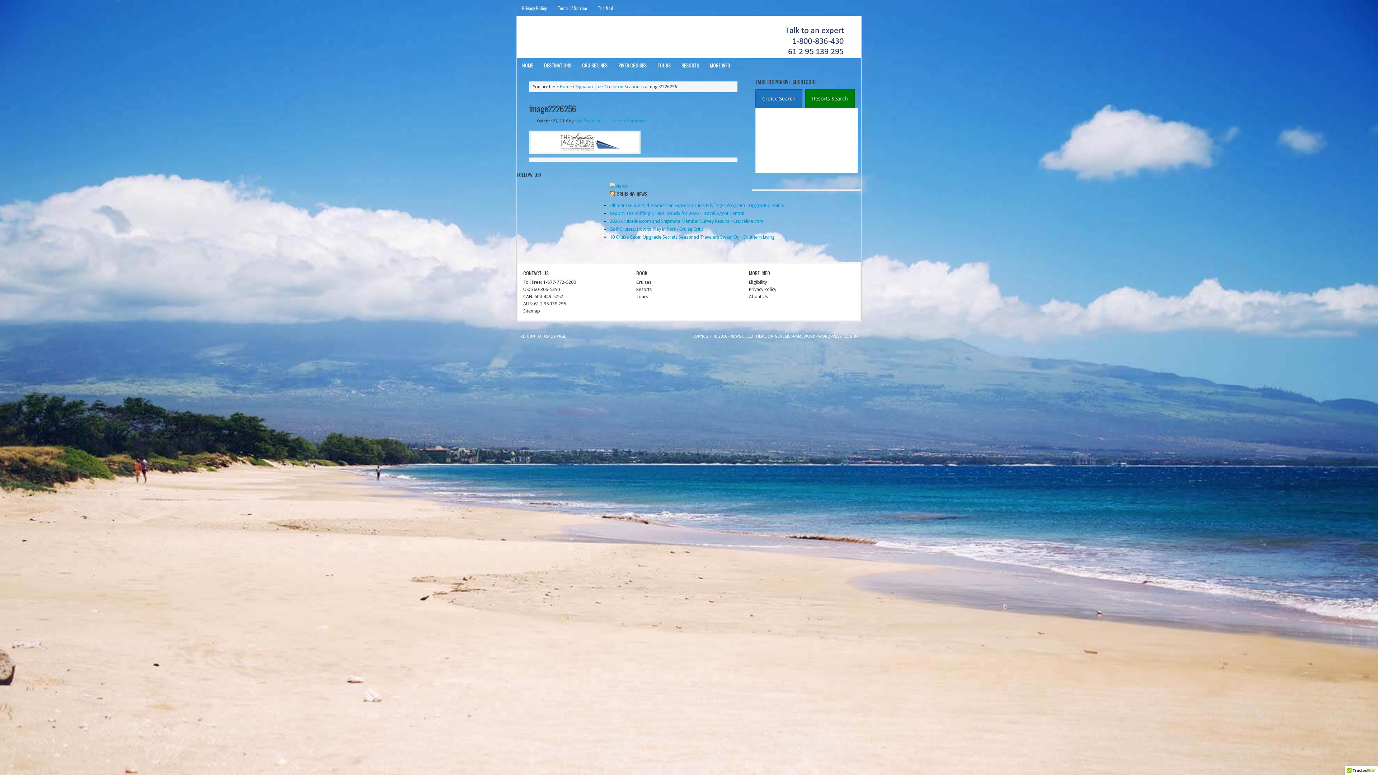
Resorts (690, 65)
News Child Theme (748, 336)
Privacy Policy (534, 8)
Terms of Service (572, 8)
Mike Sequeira (587, 121)
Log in (851, 336)
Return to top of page (543, 336)
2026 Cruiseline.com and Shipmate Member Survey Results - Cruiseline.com (686, 221)
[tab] (778, 98)
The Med (605, 8)
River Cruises (632, 65)
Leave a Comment (629, 121)
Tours (664, 65)
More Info (720, 65)
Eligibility (758, 282)
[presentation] (778, 98)
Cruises (643, 282)
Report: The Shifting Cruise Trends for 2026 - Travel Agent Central (677, 213)
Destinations (557, 65)
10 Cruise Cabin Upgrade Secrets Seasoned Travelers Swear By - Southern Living (692, 237)
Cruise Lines (595, 65)
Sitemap (531, 311)
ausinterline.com (551, 37)
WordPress (830, 336)
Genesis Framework (795, 336)
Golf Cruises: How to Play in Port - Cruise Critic (657, 229)
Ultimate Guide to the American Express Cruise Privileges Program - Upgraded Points (697, 205)
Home (527, 65)
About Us (758, 296)
